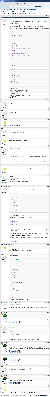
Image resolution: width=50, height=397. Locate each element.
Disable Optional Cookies (38, 395)
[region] (25, 395)
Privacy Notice (23, 396)
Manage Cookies (32, 395)
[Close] (49, 395)
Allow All (44, 395)
